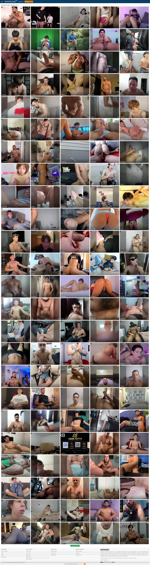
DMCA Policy (28, 555)
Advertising (77, 553)
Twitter (2, 553)
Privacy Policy (28, 551)
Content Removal (78, 555)
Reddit (2, 555)
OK (84, 563)
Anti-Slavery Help (29, 559)
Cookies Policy (28, 557)
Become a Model (54, 551)
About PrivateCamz (4, 551)
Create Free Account (28, 1)
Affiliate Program (53, 555)
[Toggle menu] (2, 1)
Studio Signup (53, 553)
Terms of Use (28, 553)
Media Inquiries (3, 557)
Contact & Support (79, 551)
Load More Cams (75, 545)
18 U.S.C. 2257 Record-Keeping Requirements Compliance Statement (13, 562)
